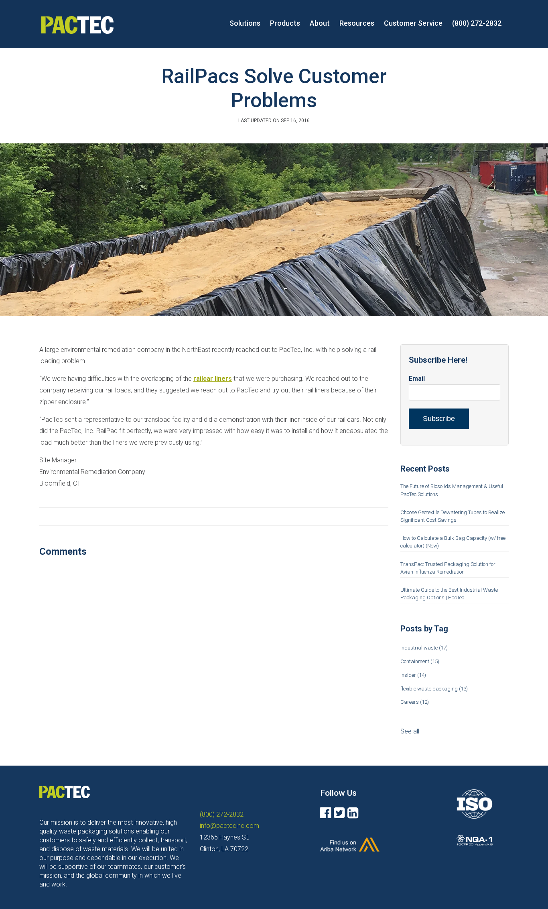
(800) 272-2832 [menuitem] (476, 23)
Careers (414, 702)
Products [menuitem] (285, 23)
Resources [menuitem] (356, 23)
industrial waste (424, 648)
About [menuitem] (320, 23)
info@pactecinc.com (229, 825)
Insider (413, 675)
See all (409, 731)
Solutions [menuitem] (244, 23)
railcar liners (212, 378)
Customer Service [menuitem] (413, 23)
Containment (419, 661)
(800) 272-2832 (222, 814)
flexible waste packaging (434, 689)
